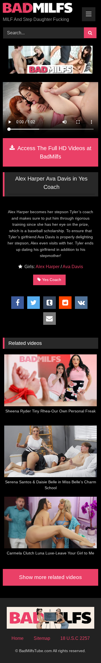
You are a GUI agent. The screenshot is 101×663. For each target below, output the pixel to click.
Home (18, 638)
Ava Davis (73, 266)
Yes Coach (51, 279)
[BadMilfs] (41, 9)
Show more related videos (50, 577)
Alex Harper (47, 266)
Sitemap (42, 638)
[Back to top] (83, 646)
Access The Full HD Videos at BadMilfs (53, 152)
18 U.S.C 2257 (75, 638)
